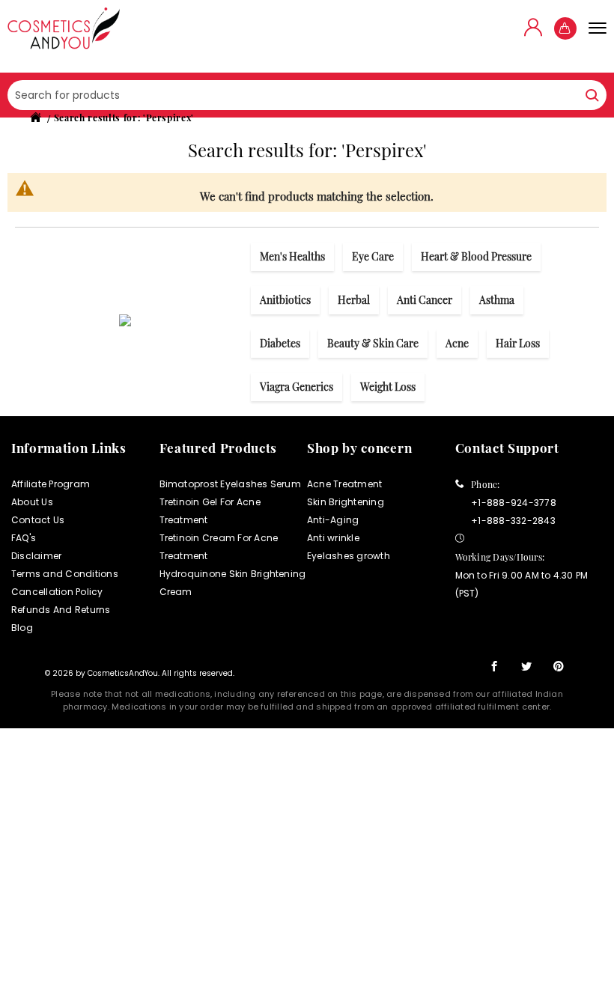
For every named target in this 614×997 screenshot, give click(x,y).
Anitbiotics (285, 300)
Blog (22, 627)
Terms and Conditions (64, 573)
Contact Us (37, 519)
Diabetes (280, 343)
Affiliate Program (50, 484)
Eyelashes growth (348, 555)
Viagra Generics (296, 386)
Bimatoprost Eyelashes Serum (230, 484)
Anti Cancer (424, 300)
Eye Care (373, 256)
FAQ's (23, 537)
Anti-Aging (333, 519)
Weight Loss (388, 386)
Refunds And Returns (61, 609)
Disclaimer (36, 555)
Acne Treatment (344, 484)
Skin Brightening (345, 502)
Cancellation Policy (57, 591)
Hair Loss (518, 343)
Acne (457, 343)
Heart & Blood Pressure (476, 256)
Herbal (354, 300)
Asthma (496, 300)
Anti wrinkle (333, 537)
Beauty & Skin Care (373, 343)
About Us (32, 502)
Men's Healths (292, 256)
